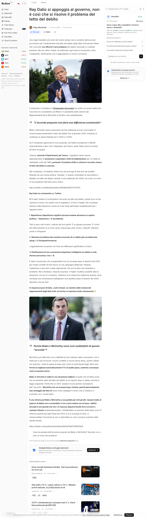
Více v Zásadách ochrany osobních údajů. (96, 515)
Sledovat (92, 450)
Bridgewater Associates (63, 108)
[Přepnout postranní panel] (27, 259)
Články (43, 2)
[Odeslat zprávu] (141, 56)
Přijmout (129, 515)
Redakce (17, 76)
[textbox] (122, 56)
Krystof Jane (36, 509)
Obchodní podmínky (16, 73)
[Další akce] (57, 473)
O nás (10, 76)
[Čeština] (18, 3)
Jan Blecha (35, 491)
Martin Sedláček (37, 473)
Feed (35, 2)
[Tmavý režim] (24, 3)
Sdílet (48, 32)
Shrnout (36, 32)
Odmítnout (118, 515)
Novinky (4, 76)
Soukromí (4, 73)
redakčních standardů (66, 441)
